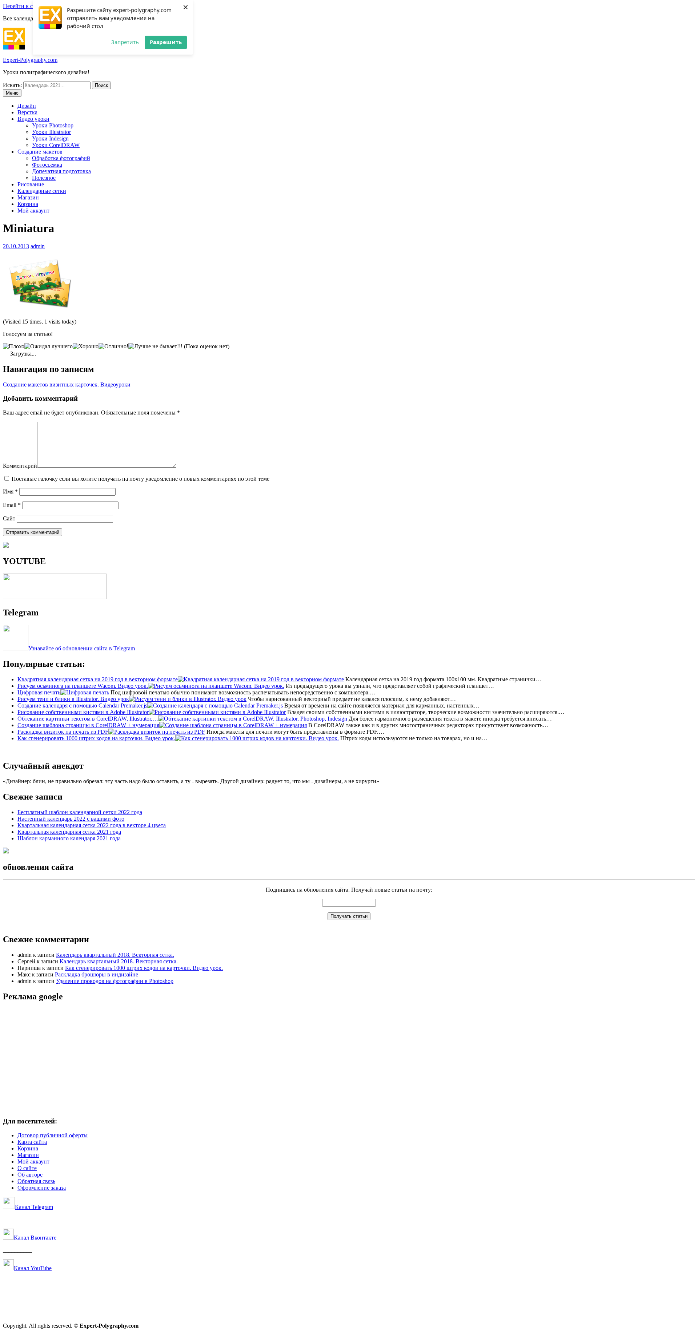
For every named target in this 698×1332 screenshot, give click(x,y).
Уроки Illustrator (51, 132)
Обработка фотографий (61, 158)
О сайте (27, 1168)
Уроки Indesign (50, 138)
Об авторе (30, 1175)
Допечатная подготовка (61, 171)
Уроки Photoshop (52, 125)
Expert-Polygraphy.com (30, 60)
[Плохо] (13, 346)
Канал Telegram (34, 1207)
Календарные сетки (41, 191)
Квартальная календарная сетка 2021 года (69, 832)
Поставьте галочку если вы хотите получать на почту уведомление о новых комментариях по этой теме (140, 479)
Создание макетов (40, 151)
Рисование (30, 184)
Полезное (44, 178)
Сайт (9, 518)
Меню (12, 93)
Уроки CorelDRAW (56, 145)
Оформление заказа (41, 1188)
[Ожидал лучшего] (48, 346)
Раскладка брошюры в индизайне (96, 974)
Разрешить (166, 41)
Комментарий (20, 466)
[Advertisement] (221, 1060)
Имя (10, 491)
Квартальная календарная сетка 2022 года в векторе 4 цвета (91, 825)
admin (38, 246)
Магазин (28, 197)
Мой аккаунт (33, 210)
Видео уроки (33, 119)
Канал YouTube (33, 1268)
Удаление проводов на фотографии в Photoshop (114, 981)
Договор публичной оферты (52, 1135)
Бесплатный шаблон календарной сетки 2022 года (79, 812)
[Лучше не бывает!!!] (155, 346)
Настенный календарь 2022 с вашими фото (70, 819)
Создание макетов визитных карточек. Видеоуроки (67, 384)
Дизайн (26, 106)
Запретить (125, 41)
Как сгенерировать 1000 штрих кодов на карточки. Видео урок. (144, 968)
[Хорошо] (86, 346)
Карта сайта (32, 1142)
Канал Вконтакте (35, 1237)
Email (12, 505)
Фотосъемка (47, 165)
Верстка (27, 112)
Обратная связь (36, 1181)
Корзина (27, 204)
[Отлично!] (113, 346)
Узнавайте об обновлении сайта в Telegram (81, 648)
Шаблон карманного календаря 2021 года (69, 838)
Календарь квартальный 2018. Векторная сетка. (115, 955)
